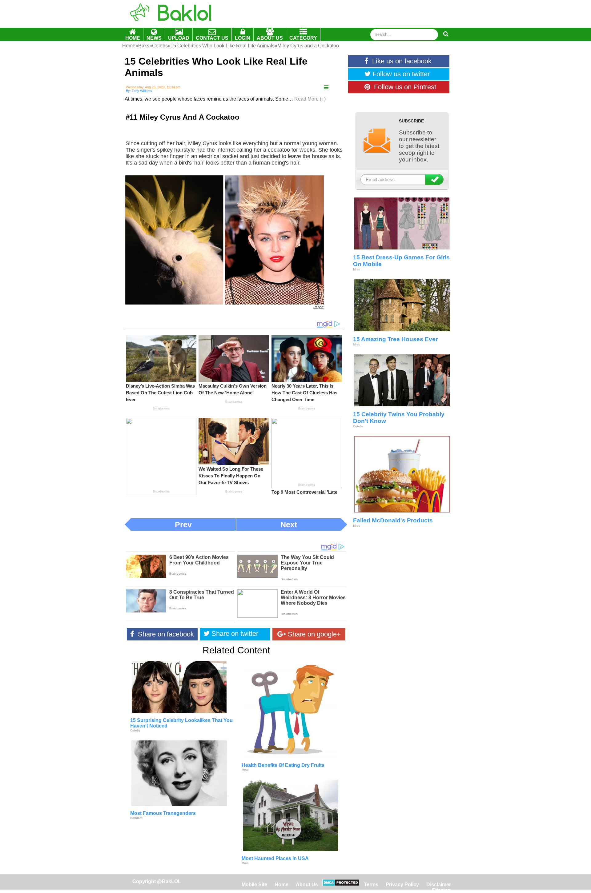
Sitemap (441, 890)
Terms (371, 884)
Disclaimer (438, 884)
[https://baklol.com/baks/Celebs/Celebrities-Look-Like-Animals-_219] (326, 87)
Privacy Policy (402, 884)
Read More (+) (310, 99)
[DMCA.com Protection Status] (341, 884)
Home (282, 884)
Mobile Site (254, 884)
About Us (307, 884)
